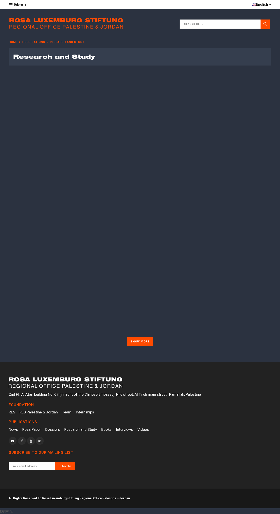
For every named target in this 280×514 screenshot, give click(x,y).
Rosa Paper (31, 429)
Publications (33, 42)
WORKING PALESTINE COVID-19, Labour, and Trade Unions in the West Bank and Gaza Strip (240, 126)
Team (66, 412)
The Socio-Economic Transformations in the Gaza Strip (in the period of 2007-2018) (240, 207)
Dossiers (52, 429)
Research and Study (80, 429)
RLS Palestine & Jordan (38, 412)
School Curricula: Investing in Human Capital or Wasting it (171, 303)
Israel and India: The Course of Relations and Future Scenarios (38, 303)
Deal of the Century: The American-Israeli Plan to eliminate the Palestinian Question (171, 207)
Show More (140, 341)
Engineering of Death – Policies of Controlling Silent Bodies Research (106, 123)
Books (106, 429)
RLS (12, 412)
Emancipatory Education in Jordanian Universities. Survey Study (237, 308)
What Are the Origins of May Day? (171, 118)
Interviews (124, 429)
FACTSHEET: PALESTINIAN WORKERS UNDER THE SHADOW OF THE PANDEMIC (38, 209)
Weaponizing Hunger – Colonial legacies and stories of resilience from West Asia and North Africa (38, 126)
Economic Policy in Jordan (101, 300)
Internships (85, 412)
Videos (143, 429)
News (13, 429)
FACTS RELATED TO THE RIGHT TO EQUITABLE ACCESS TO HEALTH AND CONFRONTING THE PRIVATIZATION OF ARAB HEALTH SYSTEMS (103, 216)
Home (13, 42)
